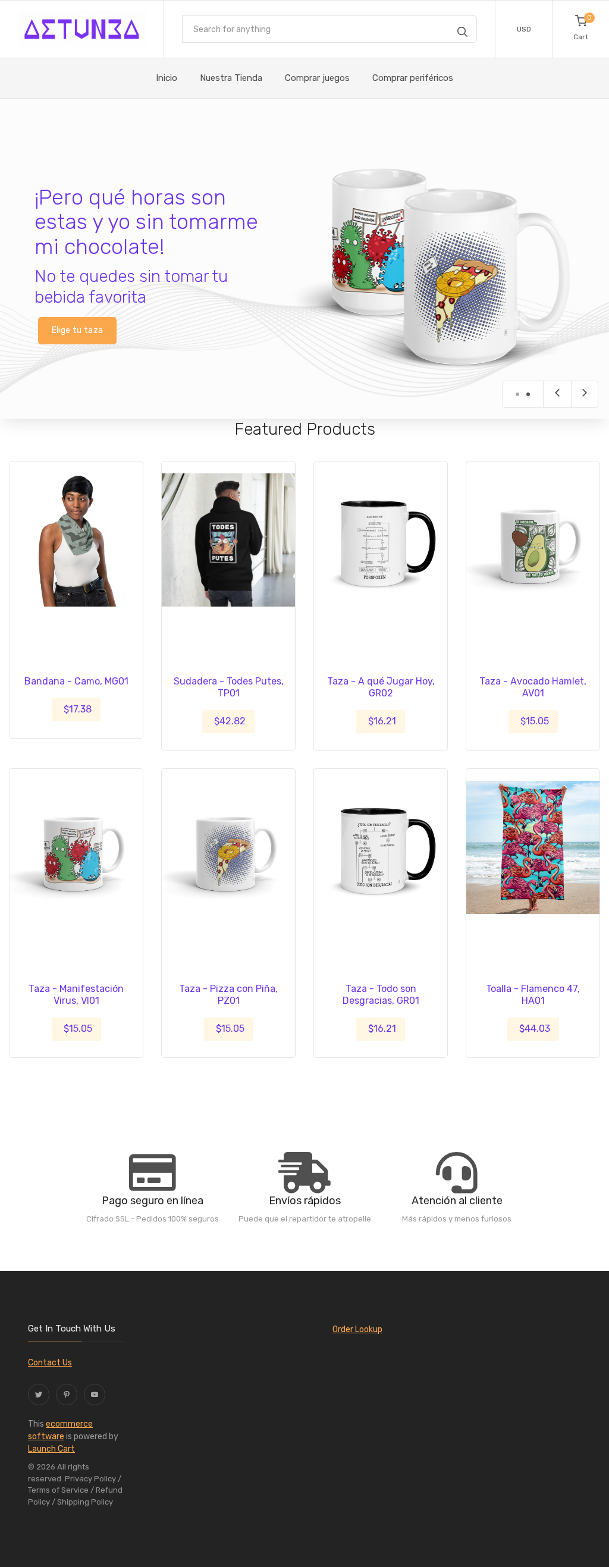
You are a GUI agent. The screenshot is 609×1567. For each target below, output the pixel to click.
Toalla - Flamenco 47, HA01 (533, 994)
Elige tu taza (77, 330)
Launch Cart (51, 1449)
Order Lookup (357, 1329)
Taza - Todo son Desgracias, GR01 (381, 994)
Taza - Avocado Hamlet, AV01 (532, 687)
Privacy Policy (90, 1478)
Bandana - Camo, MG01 (76, 681)
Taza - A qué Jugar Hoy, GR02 (381, 687)
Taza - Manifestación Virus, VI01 (76, 994)
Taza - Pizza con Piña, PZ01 (228, 994)
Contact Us (50, 1363)
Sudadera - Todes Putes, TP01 (229, 687)
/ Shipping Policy (82, 1501)
